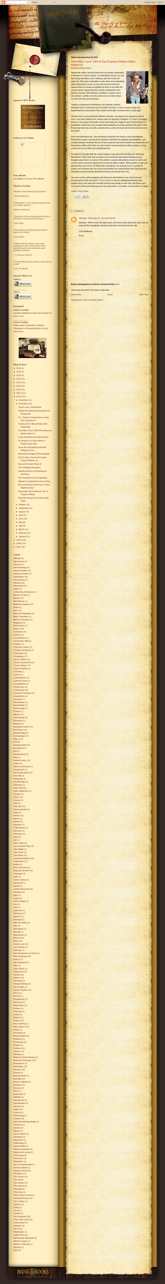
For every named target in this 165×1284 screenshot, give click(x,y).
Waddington (19, 1232)
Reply (81, 235)
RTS (15, 1091)
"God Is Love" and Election (29, 407)
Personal (17, 1002)
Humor (16, 815)
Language (18, 874)
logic (16, 895)
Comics (17, 675)
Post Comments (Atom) (93, 300)
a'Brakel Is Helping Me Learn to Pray (34, 481)
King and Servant (21, 870)
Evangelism (19, 748)
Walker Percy (19, 1235)
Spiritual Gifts (19, 1146)
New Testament (20, 956)
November (23, 404)
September (24, 508)
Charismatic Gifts (21, 641)
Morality (17, 932)
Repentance (19, 1063)
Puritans (17, 1048)
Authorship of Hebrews (24, 592)
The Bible (18, 1174)
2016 (18, 375)
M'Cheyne (18, 913)
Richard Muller (20, 1076)
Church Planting (21, 668)
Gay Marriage (19, 782)
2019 (18, 372)
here (118, 284)
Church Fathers (20, 659)
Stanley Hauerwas (22, 1149)
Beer (16, 610)
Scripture (17, 1119)
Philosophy (18, 1005)
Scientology (19, 1115)
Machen (17, 916)
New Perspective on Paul (25, 953)
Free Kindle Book (21, 773)
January (22, 536)
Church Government (22, 662)
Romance (18, 1085)
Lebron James (20, 880)
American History (21, 574)
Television (18, 1158)
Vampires (18, 1226)
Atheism (17, 583)
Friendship (18, 779)
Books (16, 629)
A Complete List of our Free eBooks (29, 179)
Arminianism (19, 580)
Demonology (19, 708)
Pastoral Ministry (21, 984)
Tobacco (17, 1204)
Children (17, 644)
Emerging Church (21, 727)
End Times (18, 730)
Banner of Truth (20, 595)
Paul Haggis (19, 987)
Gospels (17, 794)
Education (18, 720)
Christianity (18, 653)
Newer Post (76, 294)
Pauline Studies (20, 990)
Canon (16, 635)
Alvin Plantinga (20, 567)
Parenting (18, 981)
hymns (16, 819)
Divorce (17, 711)
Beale (16, 607)
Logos (16, 898)
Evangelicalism (20, 745)
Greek (16, 797)
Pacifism (17, 975)
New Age (17, 950)
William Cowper (20, 1241)
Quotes (17, 1051)
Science (17, 1112)
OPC (16, 965)
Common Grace (20, 681)
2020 (18, 368)
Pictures (17, 1008)
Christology (19, 656)
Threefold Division (21, 1198)
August (22, 512)
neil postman (19, 947)
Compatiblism (20, 684)
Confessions (19, 687)
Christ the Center (21, 647)
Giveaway (18, 785)
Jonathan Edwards (22, 858)
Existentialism (20, 754)
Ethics (16, 739)
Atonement (18, 586)
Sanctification (19, 1103)
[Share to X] (81, 197)
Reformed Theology (22, 1060)
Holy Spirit (18, 806)
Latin (16, 877)
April (21, 526)
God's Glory (19, 788)
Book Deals (19, 626)
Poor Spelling (19, 1024)
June (21, 519)
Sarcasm (17, 1106)
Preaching (18, 1033)
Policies (17, 1017)
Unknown (83, 218)
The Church (19, 1177)
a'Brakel (17, 558)
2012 (18, 389)
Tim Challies (19, 1201)
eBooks (17, 714)
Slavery (17, 1131)
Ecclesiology (19, 717)
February (23, 533)
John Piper (18, 855)
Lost (15, 904)
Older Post (143, 294)
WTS (16, 1250)
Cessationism (19, 638)
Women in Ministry (22, 1244)
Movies (17, 938)
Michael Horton (20, 923)
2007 (18, 547)
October (22, 505)
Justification (19, 861)
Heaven (17, 800)
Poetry (16, 1014)
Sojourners (18, 1140)
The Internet (19, 1186)
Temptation (18, 1161)
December (23, 400)
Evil (15, 751)
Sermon (17, 1128)
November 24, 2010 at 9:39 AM (101, 218)
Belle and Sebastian (22, 613)
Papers (17, 978)
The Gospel (19, 1183)
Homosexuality (20, 809)
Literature (18, 892)
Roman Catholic (21, 1082)
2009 (18, 540)
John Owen (19, 852)
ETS (15, 742)
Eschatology (19, 736)
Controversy (19, 690)
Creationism (19, 696)
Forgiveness (19, 770)
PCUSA (17, 996)
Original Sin (19, 972)
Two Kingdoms (20, 1216)
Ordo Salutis (19, 969)
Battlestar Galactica (22, 604)
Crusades (18, 699)
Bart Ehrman (19, 601)
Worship (17, 1247)
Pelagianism (19, 999)
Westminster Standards (24, 1238)
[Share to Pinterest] (87, 197)
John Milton (19, 849)
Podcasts (18, 1011)
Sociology (18, 1137)
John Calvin (19, 843)
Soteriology (19, 1143)
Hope (16, 812)
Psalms (17, 1045)
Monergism (18, 929)
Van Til (16, 1229)
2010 (18, 396)
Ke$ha (16, 864)
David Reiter (19, 705)
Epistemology (19, 733)
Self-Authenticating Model (25, 1122)
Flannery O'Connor (22, 766)
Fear (16, 757)
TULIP (16, 1210)
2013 (18, 386)
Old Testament (20, 962)
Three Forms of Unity (23, 1195)
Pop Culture (83, 191)
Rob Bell (17, 1079)
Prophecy (18, 1039)
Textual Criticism (21, 1171)
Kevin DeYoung (20, 867)
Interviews (18, 834)
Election (17, 724)
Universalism (19, 1223)
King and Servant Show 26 (30, 464)
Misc (16, 926)
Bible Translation (21, 616)
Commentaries (20, 678)
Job (15, 840)
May (21, 522)
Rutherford (18, 1094)
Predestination (20, 1036)
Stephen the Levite (22, 1152)
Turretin (17, 1213)
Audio (16, 589)
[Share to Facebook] (84, 197)
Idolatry (17, 821)
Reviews (17, 1069)
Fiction (16, 763)
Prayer (16, 1030)
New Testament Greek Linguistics (32, 478)
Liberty (16, 886)
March (22, 529)
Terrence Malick (20, 1168)
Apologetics (19, 577)
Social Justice (20, 1134)
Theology (18, 1189)
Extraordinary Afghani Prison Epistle (34, 454)
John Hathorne (106, 180)
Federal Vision (20, 760)
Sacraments (19, 1100)
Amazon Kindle (20, 571)
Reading (17, 1054)
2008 (18, 543)
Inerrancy (18, 831)
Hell (15, 803)
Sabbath (17, 1097)
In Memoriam (19, 828)
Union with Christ (21, 1219)
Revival (17, 1073)
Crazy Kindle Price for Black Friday (33, 437)
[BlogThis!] (78, 197)
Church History (20, 665)
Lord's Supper (20, 901)
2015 (18, 379)
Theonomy (18, 1192)
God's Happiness (21, 791)
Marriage (17, 920)
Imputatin (18, 825)
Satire (16, 1109)
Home (110, 294)
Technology (19, 1155)
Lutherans (18, 910)
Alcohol (17, 564)
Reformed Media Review (24, 1057)
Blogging (17, 623)
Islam (16, 837)
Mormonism (19, 935)
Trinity (16, 1207)
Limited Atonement (22, 889)
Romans (17, 1088)
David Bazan (19, 702)
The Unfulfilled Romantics (29, 467)
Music (16, 941)
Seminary (18, 1125)
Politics (17, 1020)
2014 (18, 382)
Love (16, 907)
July (21, 515)
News (16, 959)
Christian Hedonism (22, 650)
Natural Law (19, 944)
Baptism (17, 598)
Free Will (17, 776)
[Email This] (75, 197)
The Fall (17, 1180)
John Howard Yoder (22, 846)
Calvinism (18, 632)
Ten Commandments (23, 1164)
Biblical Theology (21, 620)
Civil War (17, 671)
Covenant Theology (22, 693)
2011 (18, 393)
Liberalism (18, 883)
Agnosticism (19, 561)
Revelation (18, 1066)
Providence (19, 1042)
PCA (16, 993)
